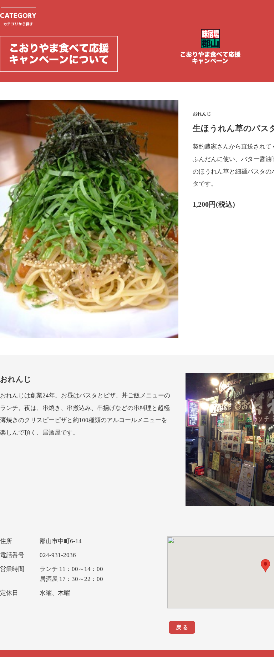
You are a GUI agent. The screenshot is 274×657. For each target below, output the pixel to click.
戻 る (182, 627)
